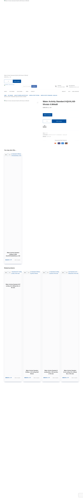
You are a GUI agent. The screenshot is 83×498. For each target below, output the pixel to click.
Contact (33, 91)
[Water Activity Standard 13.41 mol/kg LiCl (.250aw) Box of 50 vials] (70, 319)
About (5, 91)
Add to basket (59, 121)
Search (34, 86)
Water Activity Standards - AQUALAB (57, 134)
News (27, 91)
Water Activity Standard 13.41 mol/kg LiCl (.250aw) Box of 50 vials (70, 372)
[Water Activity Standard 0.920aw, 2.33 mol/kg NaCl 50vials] (32, 319)
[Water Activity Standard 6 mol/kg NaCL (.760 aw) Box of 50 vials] (51, 319)
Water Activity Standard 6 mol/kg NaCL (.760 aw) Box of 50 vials (51, 372)
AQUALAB (49, 136)
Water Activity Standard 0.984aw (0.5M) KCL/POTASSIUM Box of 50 (13, 254)
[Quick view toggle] (9, 154)
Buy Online (12, 91)
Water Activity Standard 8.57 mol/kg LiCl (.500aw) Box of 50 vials (13, 286)
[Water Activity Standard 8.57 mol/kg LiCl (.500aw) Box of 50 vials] (13, 276)
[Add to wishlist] (6, 154)
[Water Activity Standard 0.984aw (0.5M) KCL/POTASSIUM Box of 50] (13, 201)
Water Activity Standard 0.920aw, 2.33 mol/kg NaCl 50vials (32, 372)
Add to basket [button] (17, 81)
